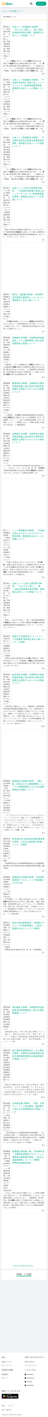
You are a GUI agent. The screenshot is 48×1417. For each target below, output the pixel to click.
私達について (6, 1362)
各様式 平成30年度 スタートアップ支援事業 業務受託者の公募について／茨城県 (28, 639)
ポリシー (5, 1378)
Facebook (30, 1378)
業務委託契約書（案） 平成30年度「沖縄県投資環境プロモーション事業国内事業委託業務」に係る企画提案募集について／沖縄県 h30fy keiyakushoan (28, 1157)
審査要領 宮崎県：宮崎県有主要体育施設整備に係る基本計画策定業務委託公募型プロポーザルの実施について (28, 387)
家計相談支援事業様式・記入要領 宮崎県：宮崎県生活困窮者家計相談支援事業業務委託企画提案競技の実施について (28, 1054)
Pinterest (30, 1385)
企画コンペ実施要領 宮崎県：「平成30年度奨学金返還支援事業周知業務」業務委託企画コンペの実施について (28, 141)
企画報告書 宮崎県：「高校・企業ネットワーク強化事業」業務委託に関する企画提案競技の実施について (28, 1107)
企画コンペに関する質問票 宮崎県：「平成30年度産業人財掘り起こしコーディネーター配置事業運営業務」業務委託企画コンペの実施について (28, 194)
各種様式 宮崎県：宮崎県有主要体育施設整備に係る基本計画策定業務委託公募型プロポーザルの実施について (28, 438)
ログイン (41, 4)
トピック (10, 1406)
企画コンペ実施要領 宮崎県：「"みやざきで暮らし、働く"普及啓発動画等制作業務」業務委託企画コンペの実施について (28, 31)
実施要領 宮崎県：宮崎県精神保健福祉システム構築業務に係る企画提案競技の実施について (28, 341)
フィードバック (30, 1365)
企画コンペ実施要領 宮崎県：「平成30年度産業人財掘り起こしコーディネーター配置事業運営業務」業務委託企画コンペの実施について (28, 85)
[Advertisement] (24, 267)
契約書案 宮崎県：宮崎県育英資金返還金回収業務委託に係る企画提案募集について (28, 1010)
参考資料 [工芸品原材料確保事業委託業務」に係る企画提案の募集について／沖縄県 (28, 842)
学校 (3, 1406)
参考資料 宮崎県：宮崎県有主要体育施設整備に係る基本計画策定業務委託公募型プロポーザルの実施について (28, 678)
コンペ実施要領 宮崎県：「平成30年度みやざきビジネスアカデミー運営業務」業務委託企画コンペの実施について (28, 534)
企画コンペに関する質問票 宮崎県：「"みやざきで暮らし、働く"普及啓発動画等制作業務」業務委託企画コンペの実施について (28, 587)
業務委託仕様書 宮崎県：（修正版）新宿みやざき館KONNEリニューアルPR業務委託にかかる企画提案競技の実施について (28, 785)
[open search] (31, 4)
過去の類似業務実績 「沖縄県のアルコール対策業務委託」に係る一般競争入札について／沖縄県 (28, 926)
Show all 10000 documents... (24, 1266)
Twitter (29, 1382)
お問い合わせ (29, 1362)
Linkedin (30, 1374)
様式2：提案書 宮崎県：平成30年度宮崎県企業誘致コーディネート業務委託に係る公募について (28, 297)
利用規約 (5, 1374)
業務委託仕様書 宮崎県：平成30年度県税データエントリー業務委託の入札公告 (28, 880)
